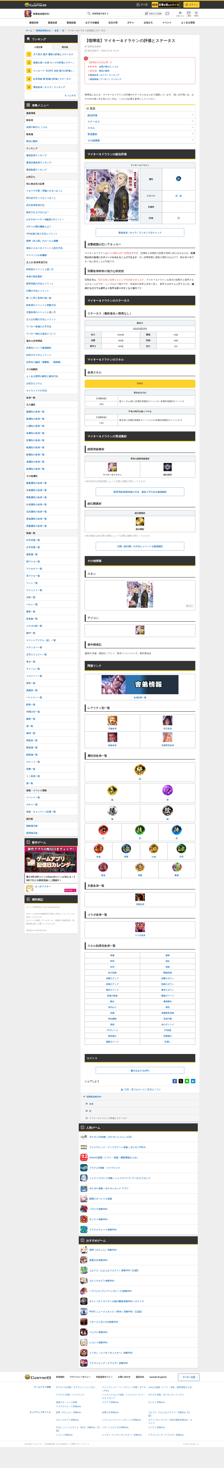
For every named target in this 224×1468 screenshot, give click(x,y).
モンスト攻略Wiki (156, 1402)
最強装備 (71, 22)
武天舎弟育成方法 (35, 205)
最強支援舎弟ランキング (38, 162)
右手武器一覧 (33, 540)
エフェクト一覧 (34, 590)
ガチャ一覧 (32, 804)
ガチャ (130, 22)
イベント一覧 (33, 797)
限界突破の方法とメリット (40, 283)
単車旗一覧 (32, 618)
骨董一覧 (30, 768)
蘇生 (112, 1001)
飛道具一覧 (32, 740)
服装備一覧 (32, 554)
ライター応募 (189, 1377)
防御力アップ (112, 984)
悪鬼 (103, 875)
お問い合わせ (124, 1377)
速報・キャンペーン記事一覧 (41, 811)
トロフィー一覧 (34, 675)
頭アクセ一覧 (33, 561)
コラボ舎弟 (140, 935)
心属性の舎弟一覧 (35, 425)
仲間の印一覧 (33, 711)
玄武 (181, 856)
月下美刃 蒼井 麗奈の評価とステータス (53, 54)
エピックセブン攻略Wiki (67, 1419)
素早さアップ (112, 989)
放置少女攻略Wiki (110, 1412)
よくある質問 (188, 22)
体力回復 (112, 972)
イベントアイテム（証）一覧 (41, 640)
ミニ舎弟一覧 (33, 776)
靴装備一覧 (32, 747)
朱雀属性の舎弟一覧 (36, 490)
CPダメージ (112, 1030)
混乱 (168, 961)
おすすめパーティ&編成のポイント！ (45, 219)
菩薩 (140, 875)
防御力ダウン (167, 984)
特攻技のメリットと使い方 (40, 269)
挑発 (112, 1024)
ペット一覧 (32, 582)
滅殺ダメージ (112, 1041)
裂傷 (112, 955)
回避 (112, 1012)
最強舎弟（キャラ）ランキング (104, 74)
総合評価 (92, 115)
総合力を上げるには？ (37, 212)
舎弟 (91, 1103)
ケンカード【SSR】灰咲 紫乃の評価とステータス (55, 70)
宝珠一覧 (30, 597)
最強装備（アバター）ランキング (105, 79)
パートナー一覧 (34, 697)
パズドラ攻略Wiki (110, 1402)
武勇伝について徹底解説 (38, 347)
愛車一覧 (30, 611)
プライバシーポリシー (80, 1377)
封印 (112, 966)
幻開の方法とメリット (37, 290)
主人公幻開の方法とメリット (41, 319)
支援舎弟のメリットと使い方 (41, 312)
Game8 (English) (158, 1377)
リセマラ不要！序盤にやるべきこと (44, 190)
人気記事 (38, 47)
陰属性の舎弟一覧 (35, 418)
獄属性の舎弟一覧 (35, 454)
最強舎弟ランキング (36, 155)
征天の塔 (113, 22)
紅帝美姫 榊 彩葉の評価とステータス (52, 78)
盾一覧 (29, 726)
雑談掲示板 (32, 825)
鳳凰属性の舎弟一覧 (36, 483)
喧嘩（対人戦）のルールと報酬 (42, 240)
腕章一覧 (30, 718)
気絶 (168, 966)
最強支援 (52, 22)
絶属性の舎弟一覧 (35, 468)
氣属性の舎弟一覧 (35, 447)
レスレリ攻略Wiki (64, 1434)
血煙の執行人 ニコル (108, 66)
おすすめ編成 (92, 22)
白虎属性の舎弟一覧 (36, 504)
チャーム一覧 (33, 668)
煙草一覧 (30, 683)
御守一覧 (30, 633)
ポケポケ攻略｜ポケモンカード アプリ (166, 1394)
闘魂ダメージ (167, 995)
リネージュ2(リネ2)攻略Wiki (115, 1427)
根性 (168, 1007)
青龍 (126, 856)
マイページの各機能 (36, 255)
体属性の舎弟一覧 (35, 433)
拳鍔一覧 (30, 733)
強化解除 (112, 1018)
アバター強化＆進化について (41, 333)
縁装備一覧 (32, 754)
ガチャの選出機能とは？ (38, 226)
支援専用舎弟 (167, 745)
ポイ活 (144, 4)
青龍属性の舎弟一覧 (36, 497)
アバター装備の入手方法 (38, 326)
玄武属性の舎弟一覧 (36, 511)
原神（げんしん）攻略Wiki (68, 1412)
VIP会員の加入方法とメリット (41, 233)
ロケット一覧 (33, 761)
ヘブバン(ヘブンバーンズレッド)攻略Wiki (121, 1419)
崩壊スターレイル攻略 (66, 1402)
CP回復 (167, 1030)
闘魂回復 (167, 972)
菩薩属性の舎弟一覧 (36, 525)
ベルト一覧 (32, 604)
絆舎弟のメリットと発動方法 (41, 305)
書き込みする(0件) (140, 1070)
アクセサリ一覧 (34, 568)
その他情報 (94, 140)
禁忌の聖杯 (104, 70)
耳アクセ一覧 (33, 575)
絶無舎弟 (112, 745)
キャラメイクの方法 (36, 390)
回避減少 (167, 1035)
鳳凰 (177, 875)
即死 (112, 961)
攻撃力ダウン (167, 978)
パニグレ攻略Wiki (156, 1427)
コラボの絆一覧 (34, 625)
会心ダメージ (167, 1024)
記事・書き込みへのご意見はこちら (142, 1089)
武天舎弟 (167, 728)
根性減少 (112, 1035)
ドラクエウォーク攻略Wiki (68, 1406)
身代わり (112, 1007)
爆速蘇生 (167, 1001)
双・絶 (179, 195)
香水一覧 (30, 661)
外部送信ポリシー (104, 1377)
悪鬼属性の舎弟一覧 (36, 518)
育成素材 (92, 134)
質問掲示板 (32, 832)
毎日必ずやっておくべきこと (41, 197)
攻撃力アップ (112, 978)
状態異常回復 (167, 1012)
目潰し (167, 1041)
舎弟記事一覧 (140, 697)
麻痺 (168, 955)
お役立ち (148, 22)
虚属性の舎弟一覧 (35, 461)
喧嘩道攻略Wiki (94, 1096)
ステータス (94, 121)
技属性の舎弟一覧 (35, 440)
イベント (167, 22)
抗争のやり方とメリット (38, 354)
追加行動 (167, 1018)
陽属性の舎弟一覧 (35, 411)
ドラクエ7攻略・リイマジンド (70, 1394)
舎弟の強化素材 (34, 276)
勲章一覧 (30, 704)
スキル (91, 127)
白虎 (154, 856)
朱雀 (98, 856)
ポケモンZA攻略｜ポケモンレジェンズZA (75, 1387)
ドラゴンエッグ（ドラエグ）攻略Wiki (166, 1434)
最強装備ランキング (36, 169)
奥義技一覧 (32, 690)
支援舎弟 (140, 904)
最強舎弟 (33, 22)
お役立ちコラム (34, 383)
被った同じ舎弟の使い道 (38, 297)
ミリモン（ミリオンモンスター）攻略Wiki (122, 1434)
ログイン (193, 4)
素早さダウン (167, 989)
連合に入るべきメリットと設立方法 (44, 247)
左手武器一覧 (33, 547)
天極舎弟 (112, 728)
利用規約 (60, 1377)
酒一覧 (29, 783)
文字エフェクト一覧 (36, 654)
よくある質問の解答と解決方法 (42, 376)
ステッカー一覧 (34, 647)
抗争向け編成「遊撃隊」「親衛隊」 (44, 362)
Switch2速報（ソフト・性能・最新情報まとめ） (171, 1387)
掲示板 (65, 47)
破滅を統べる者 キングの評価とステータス (55, 62)
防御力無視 (112, 995)
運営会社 (140, 1377)
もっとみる (70, 95)
